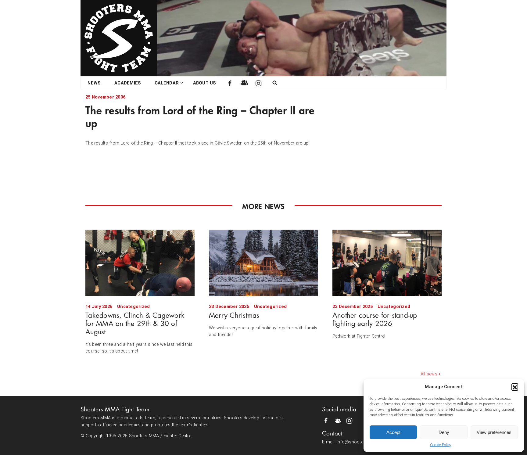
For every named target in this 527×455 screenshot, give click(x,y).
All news (429, 374)
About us (204, 83)
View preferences (494, 432)
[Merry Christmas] (263, 263)
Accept (393, 432)
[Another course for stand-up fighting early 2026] (387, 263)
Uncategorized (133, 306)
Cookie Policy (440, 445)
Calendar (167, 83)
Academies (127, 83)
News (94, 83)
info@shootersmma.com (362, 442)
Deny (444, 432)
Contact (332, 433)
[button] (515, 387)
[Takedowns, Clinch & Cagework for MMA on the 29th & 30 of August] (140, 263)
